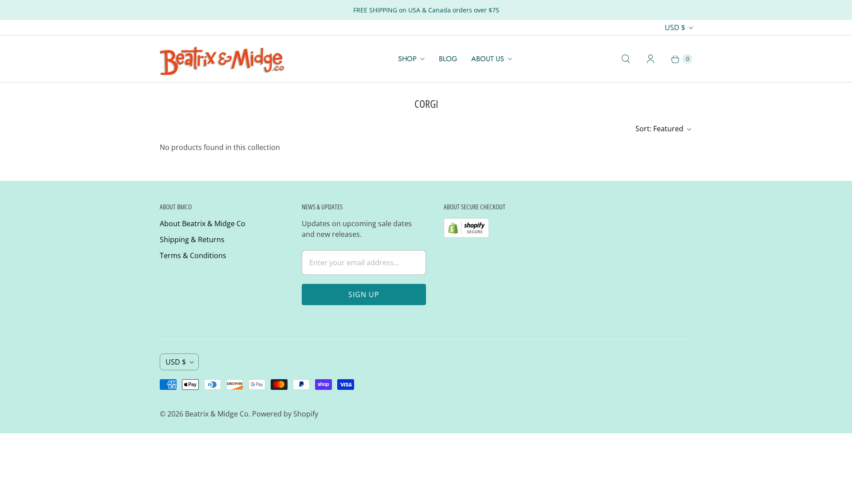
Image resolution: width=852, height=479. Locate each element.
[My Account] (650, 59)
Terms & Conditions (193, 255)
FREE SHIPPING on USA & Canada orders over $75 (426, 10)
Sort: (659, 128)
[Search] (625, 59)
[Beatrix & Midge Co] (222, 59)
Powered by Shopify (285, 414)
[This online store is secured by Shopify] (466, 235)
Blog (448, 59)
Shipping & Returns (192, 239)
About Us (487, 59)
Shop (407, 59)
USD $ (675, 27)
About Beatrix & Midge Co (202, 223)
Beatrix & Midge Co (216, 414)
